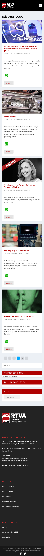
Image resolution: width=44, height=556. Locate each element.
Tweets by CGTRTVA (9, 376)
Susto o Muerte (11, 116)
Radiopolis (6, 537)
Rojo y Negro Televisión (10, 507)
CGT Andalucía (7, 491)
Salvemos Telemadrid (10, 532)
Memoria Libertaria (9, 502)
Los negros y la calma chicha (16, 250)
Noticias (15, 54)
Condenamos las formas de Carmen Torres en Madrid (19, 186)
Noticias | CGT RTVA (24, 54)
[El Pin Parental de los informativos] (22, 301)
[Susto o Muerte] (22, 102)
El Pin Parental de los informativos (19, 316)
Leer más (9, 83)
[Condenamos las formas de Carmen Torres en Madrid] (22, 170)
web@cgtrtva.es (22, 465)
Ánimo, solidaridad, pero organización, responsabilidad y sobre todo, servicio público (21, 48)
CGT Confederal (8, 486)
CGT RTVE (5, 527)
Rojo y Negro (6, 497)
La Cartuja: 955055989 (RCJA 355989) (15, 461)
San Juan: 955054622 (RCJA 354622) (14, 458)
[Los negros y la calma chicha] (22, 235)
